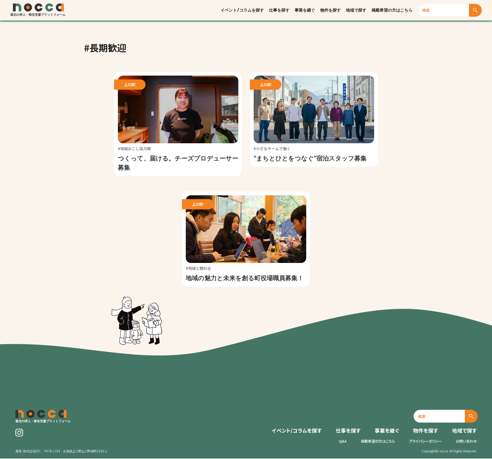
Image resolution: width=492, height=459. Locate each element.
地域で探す (356, 10)
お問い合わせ (466, 441)
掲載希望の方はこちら (392, 10)
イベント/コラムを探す (242, 10)
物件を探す (330, 10)
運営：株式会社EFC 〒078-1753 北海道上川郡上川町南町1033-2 (61, 451)
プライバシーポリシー (425, 441)
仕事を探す (279, 10)
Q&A (343, 441)
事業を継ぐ (305, 10)
